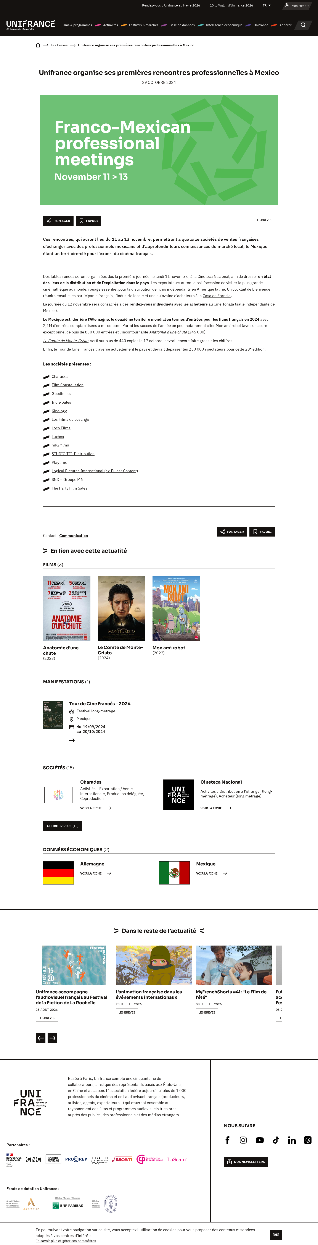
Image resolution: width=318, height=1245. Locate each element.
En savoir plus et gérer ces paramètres (66, 1241)
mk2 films (60, 445)
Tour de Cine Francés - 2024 (99, 704)
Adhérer (285, 25)
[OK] (276, 1235)
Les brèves (263, 220)
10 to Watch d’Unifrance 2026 (231, 5)
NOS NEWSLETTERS (249, 1162)
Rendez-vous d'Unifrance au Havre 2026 (171, 5)
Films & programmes (77, 25)
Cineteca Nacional (213, 276)
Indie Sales (61, 402)
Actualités (110, 25)
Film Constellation (68, 384)
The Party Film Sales (69, 488)
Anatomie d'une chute (168, 332)
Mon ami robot (228, 325)
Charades (60, 376)
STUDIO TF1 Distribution (73, 453)
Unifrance (261, 25)
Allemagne (99, 319)
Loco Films (61, 427)
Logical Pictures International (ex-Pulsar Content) (95, 470)
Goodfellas (61, 393)
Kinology (59, 410)
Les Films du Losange (70, 419)
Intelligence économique (224, 25)
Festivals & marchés (143, 25)
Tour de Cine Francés (76, 349)
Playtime (59, 462)
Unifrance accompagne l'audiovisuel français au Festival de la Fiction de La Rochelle (71, 997)
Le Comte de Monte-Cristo (65, 340)
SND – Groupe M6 (67, 479)
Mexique (56, 319)
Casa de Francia (217, 295)
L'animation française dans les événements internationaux (149, 994)
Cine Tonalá (224, 304)
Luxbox (58, 436)
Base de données (182, 25)
